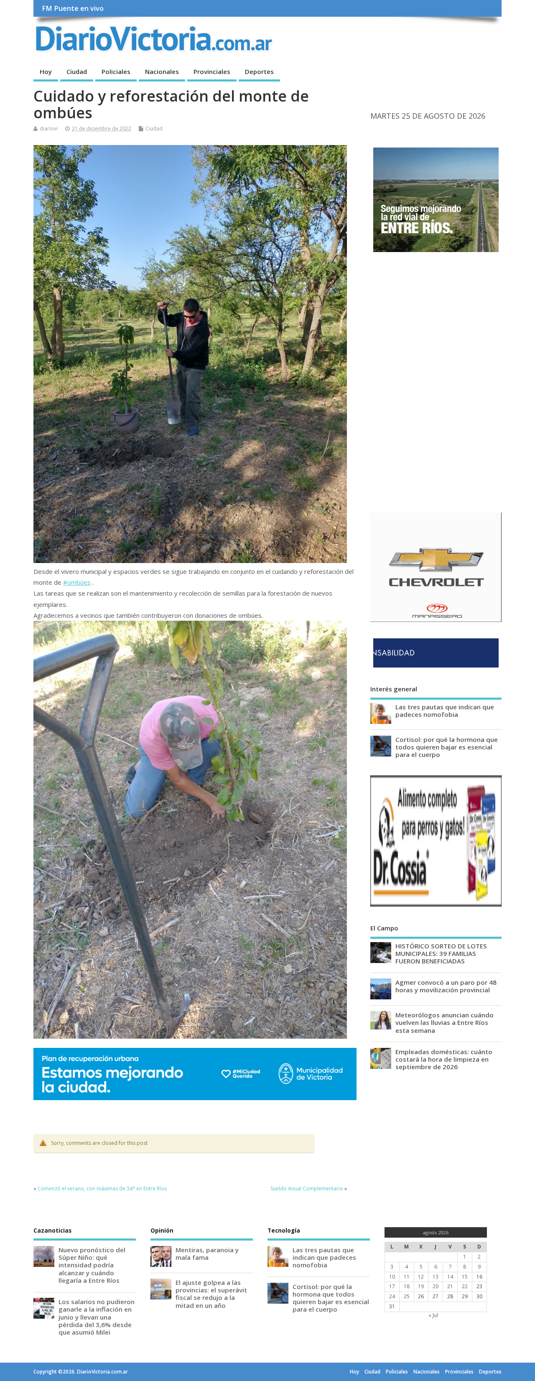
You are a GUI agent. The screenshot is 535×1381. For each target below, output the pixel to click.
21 (450, 1286)
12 (421, 1276)
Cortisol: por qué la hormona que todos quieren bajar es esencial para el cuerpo (446, 747)
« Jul (433, 1315)
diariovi (49, 128)
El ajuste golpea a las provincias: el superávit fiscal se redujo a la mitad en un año (211, 1294)
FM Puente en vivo (73, 8)
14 (450, 1276)
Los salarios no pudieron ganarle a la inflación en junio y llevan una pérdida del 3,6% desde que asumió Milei (97, 1316)
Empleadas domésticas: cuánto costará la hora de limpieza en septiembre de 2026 (443, 1059)
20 (435, 1286)
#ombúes (77, 582)
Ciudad (76, 71)
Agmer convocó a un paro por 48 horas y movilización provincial (446, 986)
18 (407, 1286)
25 (407, 1296)
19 (421, 1286)
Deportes (259, 71)
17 (392, 1286)
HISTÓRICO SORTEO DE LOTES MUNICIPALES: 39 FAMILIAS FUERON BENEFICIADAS (441, 953)
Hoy (46, 71)
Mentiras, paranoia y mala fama (207, 1253)
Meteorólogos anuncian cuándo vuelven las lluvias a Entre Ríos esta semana (444, 1022)
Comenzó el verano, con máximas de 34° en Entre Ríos (102, 1188)
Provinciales (212, 71)
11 (407, 1276)
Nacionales (162, 71)
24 (392, 1296)
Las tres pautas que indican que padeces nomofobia (444, 711)
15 (465, 1276)
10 (392, 1276)
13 (435, 1276)
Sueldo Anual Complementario (306, 1188)
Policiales (116, 71)
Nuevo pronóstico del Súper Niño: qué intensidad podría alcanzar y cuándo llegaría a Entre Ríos (92, 1265)
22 (465, 1286)
